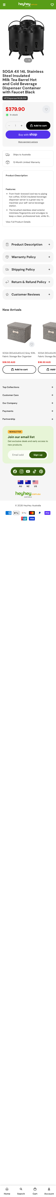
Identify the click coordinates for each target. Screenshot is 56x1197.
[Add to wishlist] (46, 109)
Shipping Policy (23, 269)
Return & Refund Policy (29, 282)
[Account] (49, 1189)
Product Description (27, 244)
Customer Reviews (26, 294)
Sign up (38, 454)
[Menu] (4, 4)
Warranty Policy (24, 257)
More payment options (28, 142)
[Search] (21, 1189)
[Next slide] (50, 344)
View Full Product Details (18, 221)
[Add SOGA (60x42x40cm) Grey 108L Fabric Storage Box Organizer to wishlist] (32, 344)
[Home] (7, 1189)
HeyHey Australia (32, 505)
